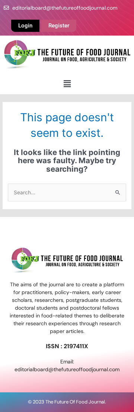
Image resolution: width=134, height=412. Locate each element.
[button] (67, 83)
